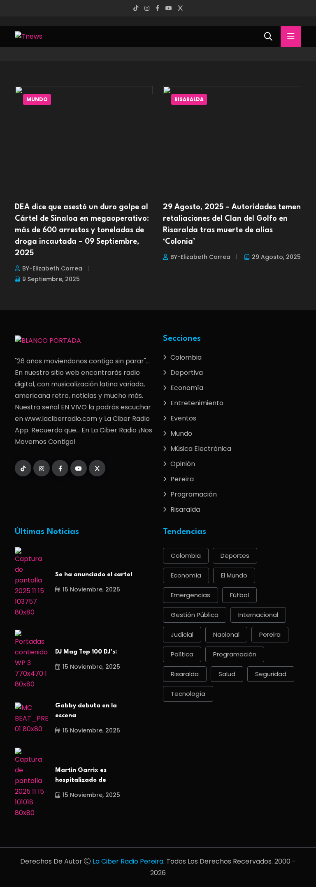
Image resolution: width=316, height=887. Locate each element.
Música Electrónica (200, 448)
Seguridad (270, 674)
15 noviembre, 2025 (91, 589)
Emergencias (190, 595)
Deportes (235, 555)
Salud (226, 674)
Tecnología (188, 693)
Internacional (258, 614)
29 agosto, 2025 (276, 257)
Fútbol (239, 595)
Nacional (226, 634)
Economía (186, 387)
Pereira (182, 479)
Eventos (183, 418)
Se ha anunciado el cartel (93, 575)
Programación (193, 494)
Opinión (182, 464)
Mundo (37, 99)
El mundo (234, 575)
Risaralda (189, 99)
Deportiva (186, 372)
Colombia (186, 357)
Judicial (182, 634)
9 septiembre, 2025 (51, 279)
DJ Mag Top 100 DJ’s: (86, 652)
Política (182, 654)
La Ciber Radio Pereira (128, 861)
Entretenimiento (196, 403)
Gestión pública (194, 614)
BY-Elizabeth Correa (52, 268)
